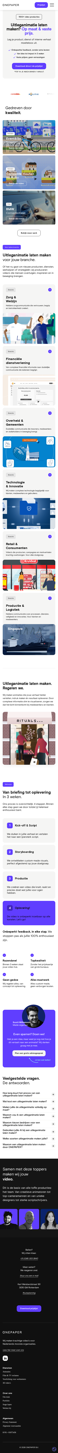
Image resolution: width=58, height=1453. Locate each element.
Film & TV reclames (11, 1375)
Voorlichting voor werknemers (14, 1379)
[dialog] (54, 1449)
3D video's (7, 1383)
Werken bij (7, 1408)
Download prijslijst (29, 1308)
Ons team (6, 1397)
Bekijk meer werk (29, 233)
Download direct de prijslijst (29, 66)
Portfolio (6, 1401)
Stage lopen (7, 1404)
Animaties (6, 1372)
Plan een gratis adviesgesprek (29, 1053)
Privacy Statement (10, 1422)
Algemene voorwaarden (12, 1426)
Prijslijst (41, 5)
